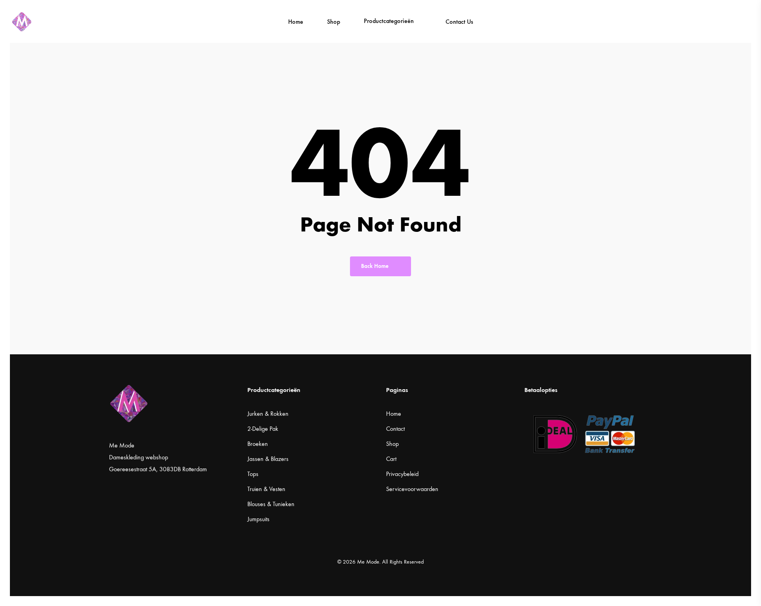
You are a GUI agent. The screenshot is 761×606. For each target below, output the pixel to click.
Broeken (257, 443)
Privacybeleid (402, 474)
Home (393, 413)
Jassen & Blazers (268, 459)
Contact (395, 428)
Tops (252, 474)
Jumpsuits (258, 519)
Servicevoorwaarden (412, 489)
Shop (392, 443)
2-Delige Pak (262, 428)
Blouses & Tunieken (270, 504)
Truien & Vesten (266, 489)
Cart (391, 459)
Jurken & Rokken (268, 413)
